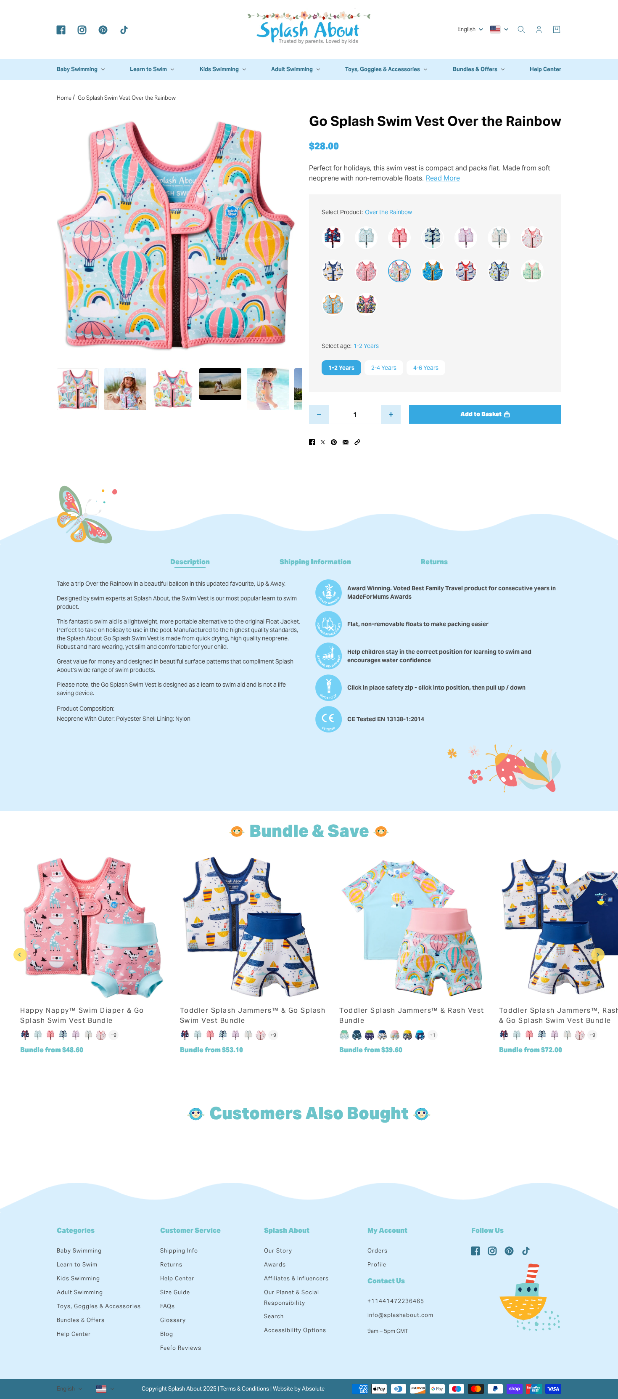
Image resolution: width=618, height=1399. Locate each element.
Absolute (313, 1388)
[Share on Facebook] (312, 441)
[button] (357, 441)
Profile (376, 1264)
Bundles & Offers (81, 1320)
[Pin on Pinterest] (333, 441)
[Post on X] (322, 441)
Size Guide (175, 1292)
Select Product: (367, 212)
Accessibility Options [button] (295, 1330)
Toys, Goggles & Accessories (99, 1306)
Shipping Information (315, 561)
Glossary (173, 1320)
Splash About (286, 1230)
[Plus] (391, 414)
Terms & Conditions (244, 1388)
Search (274, 1316)
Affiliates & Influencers (296, 1278)
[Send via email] (345, 441)
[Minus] (319, 414)
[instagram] (82, 29)
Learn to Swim (77, 1264)
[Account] (539, 29)
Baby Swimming (79, 1250)
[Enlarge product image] (176, 235)
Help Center (74, 1334)
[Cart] (556, 29)
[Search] (521, 29)
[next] (598, 954)
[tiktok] (124, 29)
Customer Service (190, 1230)
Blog (166, 1334)
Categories (76, 1230)
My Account (387, 1230)
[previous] (20, 954)
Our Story (278, 1250)
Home (64, 97)
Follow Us (487, 1230)
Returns (434, 561)
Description (190, 561)
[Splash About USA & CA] (309, 29)
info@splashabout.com (400, 1315)
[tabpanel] (309, 652)
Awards (275, 1264)
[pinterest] (103, 29)
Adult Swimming (80, 1292)
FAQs (167, 1306)
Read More (443, 178)
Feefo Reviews (180, 1347)
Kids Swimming (78, 1278)
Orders (377, 1250)
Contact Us (386, 1281)
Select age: (350, 346)
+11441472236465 (395, 1301)
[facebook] (61, 29)
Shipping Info (179, 1250)
